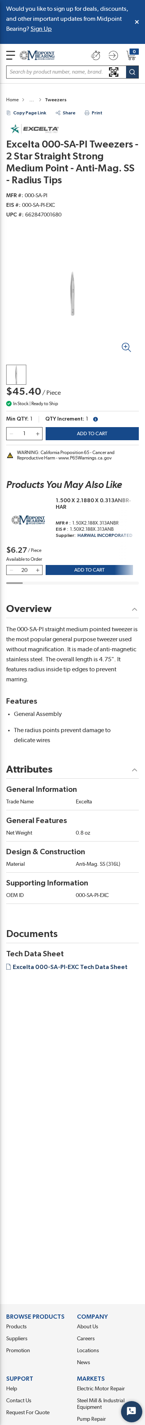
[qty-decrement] (11, 434)
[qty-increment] (37, 434)
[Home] (37, 55)
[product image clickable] (16, 375)
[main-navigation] (10, 55)
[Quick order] (95, 55)
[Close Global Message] (137, 22)
